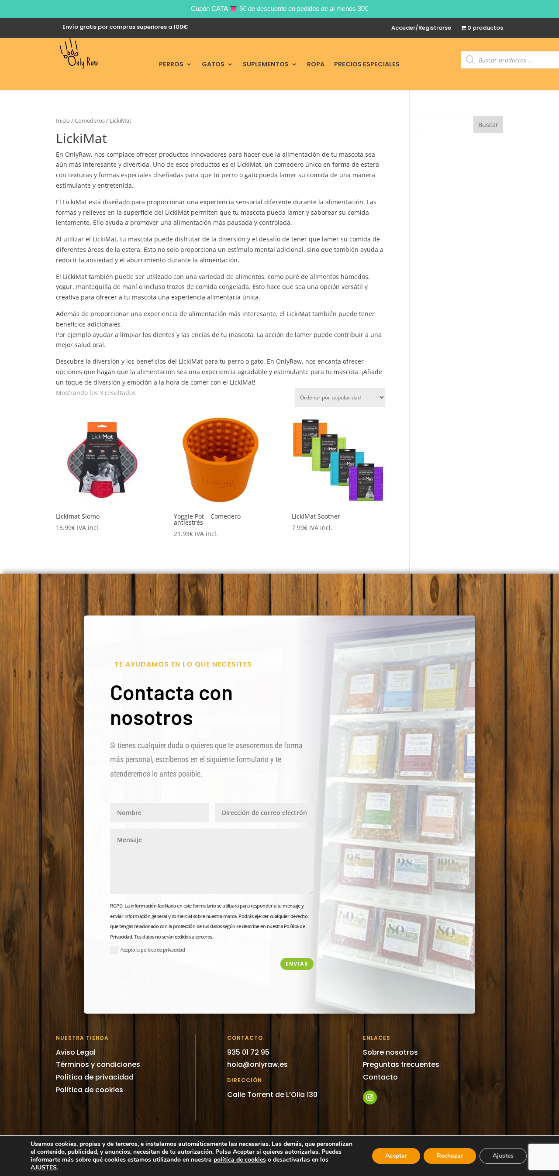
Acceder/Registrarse (421, 28)
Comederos (90, 120)
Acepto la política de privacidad (153, 949)
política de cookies (240, 1159)
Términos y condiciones (98, 1064)
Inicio (63, 120)
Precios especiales (367, 65)
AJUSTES (44, 1168)
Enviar (297, 963)
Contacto (380, 1077)
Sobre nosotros (390, 1052)
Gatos (213, 65)
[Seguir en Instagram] (370, 1097)
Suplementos (266, 65)
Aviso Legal (76, 1052)
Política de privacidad (95, 1077)
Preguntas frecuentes (401, 1064)
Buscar (488, 124)
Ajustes (503, 1156)
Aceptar (396, 1156)
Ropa (315, 65)
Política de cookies (89, 1090)
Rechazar (450, 1156)
